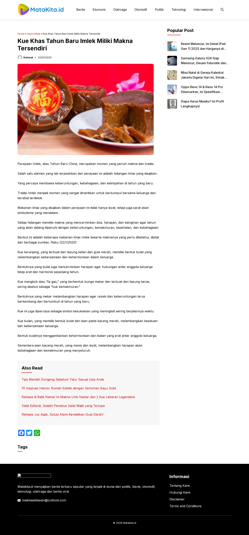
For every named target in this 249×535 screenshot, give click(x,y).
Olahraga (120, 9)
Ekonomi (99, 9)
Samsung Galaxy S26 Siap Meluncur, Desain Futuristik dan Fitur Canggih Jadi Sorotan (203, 63)
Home (21, 33)
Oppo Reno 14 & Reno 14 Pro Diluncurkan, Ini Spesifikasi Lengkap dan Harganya (202, 92)
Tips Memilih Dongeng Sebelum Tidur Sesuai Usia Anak (63, 379)
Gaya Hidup (33, 33)
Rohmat (28, 57)
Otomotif (140, 9)
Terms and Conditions (185, 506)
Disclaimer (177, 499)
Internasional (203, 9)
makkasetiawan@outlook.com (44, 500)
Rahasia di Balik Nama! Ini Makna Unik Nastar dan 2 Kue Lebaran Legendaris (78, 397)
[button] (222, 9)
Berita (80, 9)
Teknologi (178, 9)
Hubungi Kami (179, 492)
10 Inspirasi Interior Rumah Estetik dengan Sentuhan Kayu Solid (69, 388)
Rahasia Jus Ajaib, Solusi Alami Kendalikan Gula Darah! (62, 414)
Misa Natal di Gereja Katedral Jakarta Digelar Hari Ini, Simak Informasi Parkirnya (202, 77)
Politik (159, 9)
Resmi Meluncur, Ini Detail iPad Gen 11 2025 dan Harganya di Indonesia (203, 48)
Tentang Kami (179, 486)
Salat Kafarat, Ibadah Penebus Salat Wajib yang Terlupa (63, 406)
